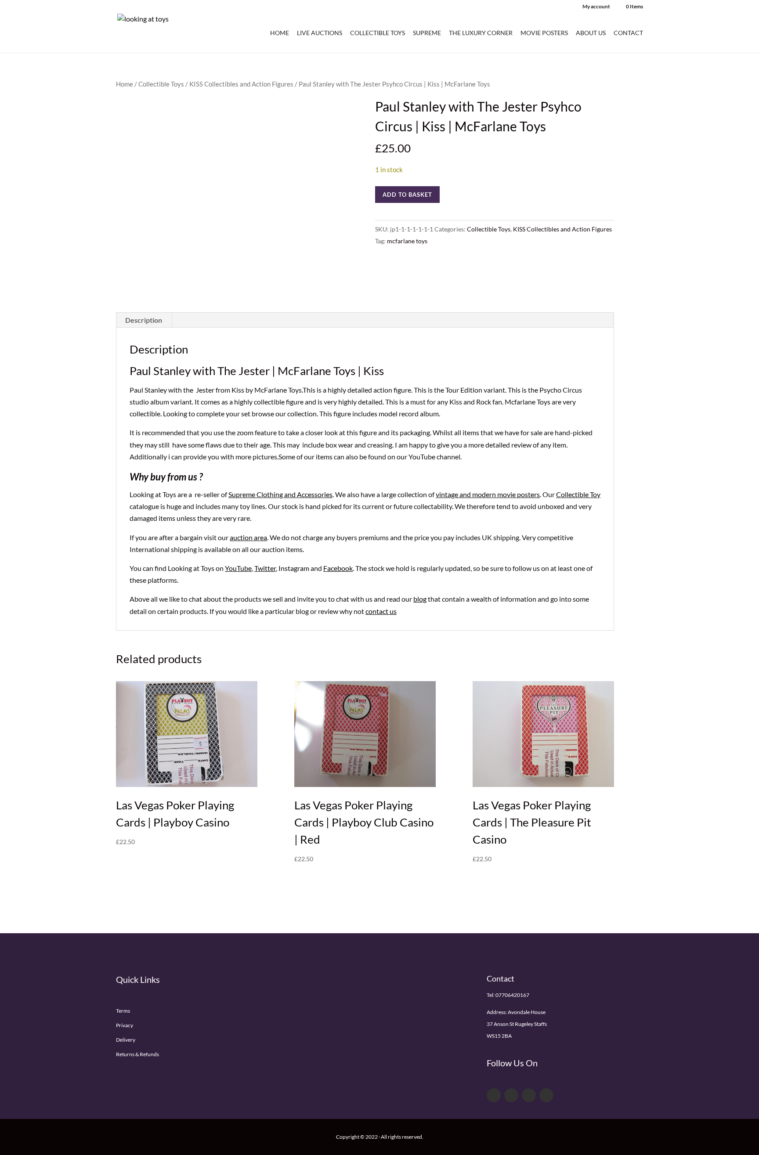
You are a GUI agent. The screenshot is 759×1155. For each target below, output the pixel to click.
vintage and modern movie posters (488, 494)
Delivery (125, 1039)
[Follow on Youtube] (529, 1095)
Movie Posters (544, 33)
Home (279, 33)
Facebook (338, 568)
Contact (628, 33)
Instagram (293, 568)
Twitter (265, 568)
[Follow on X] (511, 1095)
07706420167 (512, 995)
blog (419, 599)
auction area (248, 537)
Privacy (124, 1025)
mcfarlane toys (407, 241)
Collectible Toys (377, 33)
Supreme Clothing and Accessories (280, 494)
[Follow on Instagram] (546, 1095)
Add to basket (407, 194)
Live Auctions (319, 33)
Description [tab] (143, 320)
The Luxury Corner (481, 33)
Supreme (427, 33)
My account (596, 7)
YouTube (238, 568)
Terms (123, 1010)
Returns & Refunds (137, 1054)
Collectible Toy (578, 494)
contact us (381, 611)
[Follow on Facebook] (494, 1095)
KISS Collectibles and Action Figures (241, 84)
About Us (591, 33)
